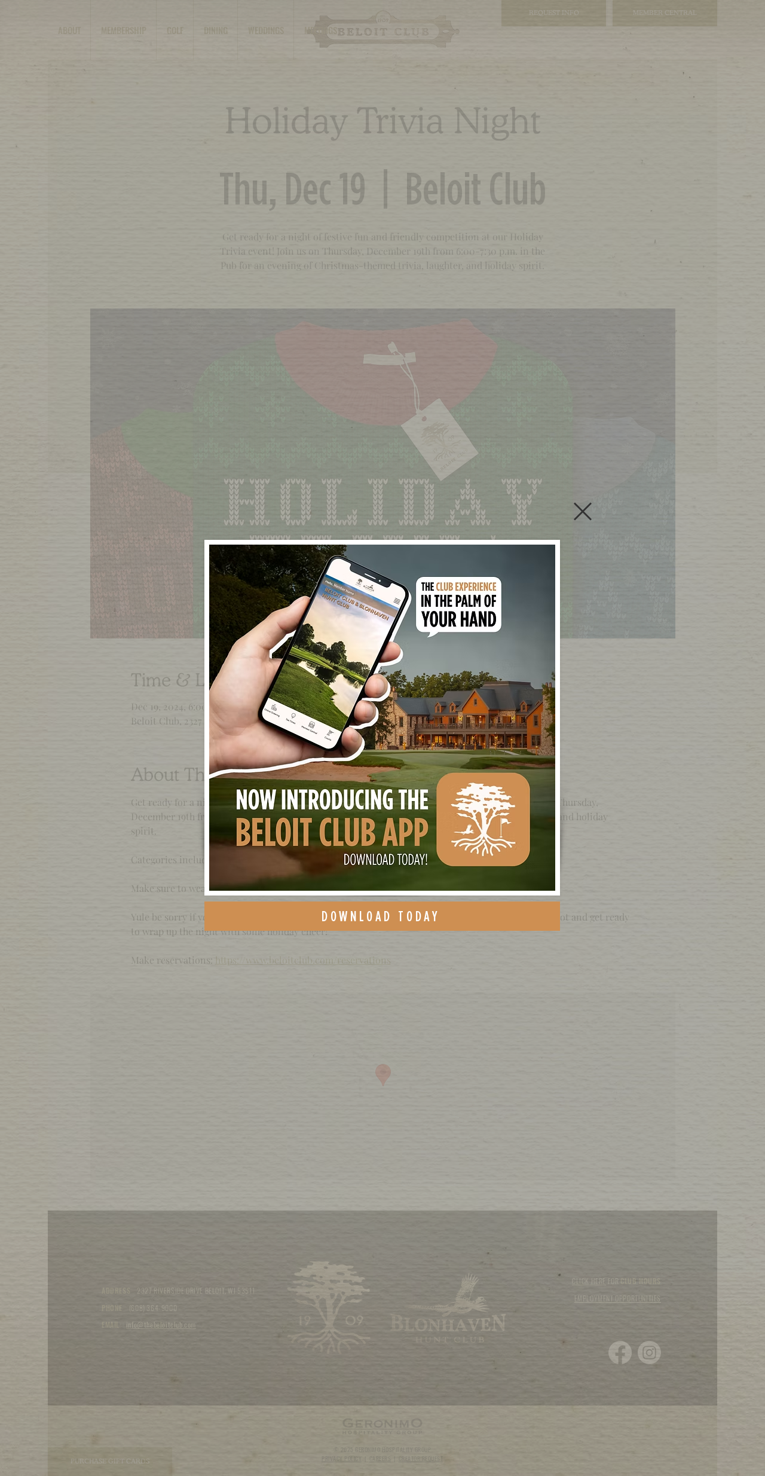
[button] (583, 511)
